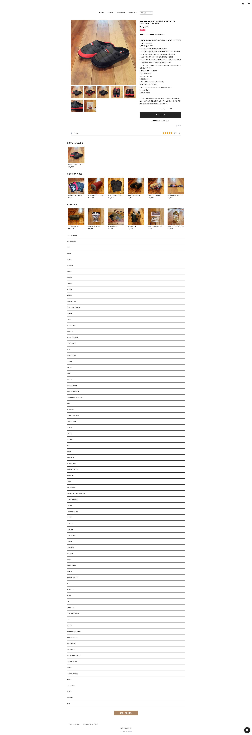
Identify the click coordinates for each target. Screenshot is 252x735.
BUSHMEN (70, 409)
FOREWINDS (71, 463)
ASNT (69, 373)
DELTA (69, 433)
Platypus (70, 553)
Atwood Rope (72, 385)
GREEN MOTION (72, 469)
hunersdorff (71, 487)
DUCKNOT (70, 439)
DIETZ (69, 319)
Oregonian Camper (74, 307)
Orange (69, 361)
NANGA (69, 295)
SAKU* (69, 271)
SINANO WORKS (73, 577)
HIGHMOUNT (71, 301)
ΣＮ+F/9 (70, 265)
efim (68, 445)
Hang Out (70, 475)
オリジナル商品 (72, 241)
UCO (68, 619)
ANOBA (69, 367)
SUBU (69, 349)
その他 (69, 253)
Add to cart (160, 115)
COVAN (69, 427)
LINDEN (69, 505)
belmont (70, 697)
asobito (69, 289)
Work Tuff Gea (72, 637)
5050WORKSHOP (73, 391)
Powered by (124, 731)
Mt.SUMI (70, 529)
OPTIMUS (70, 547)
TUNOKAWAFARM (73, 613)
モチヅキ (69, 679)
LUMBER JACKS (72, 511)
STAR (69, 595)
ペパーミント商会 (72, 673)
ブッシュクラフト (72, 661)
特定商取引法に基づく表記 (90, 724)
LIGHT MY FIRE (72, 499)
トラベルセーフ (71, 643)
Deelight (70, 283)
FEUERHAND (71, 355)
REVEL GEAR (71, 565)
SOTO (69, 691)
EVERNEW (70, 457)
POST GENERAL (72, 337)
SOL (68, 583)
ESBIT (69, 451)
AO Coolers (71, 325)
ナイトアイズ (71, 649)
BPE (68, 403)
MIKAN (69, 517)
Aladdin (69, 379)
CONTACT (133, 13)
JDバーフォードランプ (74, 655)
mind (68, 703)
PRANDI (69, 667)
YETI (68, 247)
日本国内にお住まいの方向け (160, 121)
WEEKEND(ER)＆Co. (74, 631)
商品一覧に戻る (126, 713)
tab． (68, 601)
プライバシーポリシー (74, 724)
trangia (69, 277)
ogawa (69, 313)
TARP (69, 481)
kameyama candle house (76, 493)
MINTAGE (70, 523)
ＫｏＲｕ (69, 259)
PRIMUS (70, 559)
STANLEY (70, 589)
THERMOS (70, 607)
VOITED (70, 625)
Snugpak (70, 331)
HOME (101, 13)
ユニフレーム (71, 685)
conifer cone (71, 421)
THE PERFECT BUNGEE (75, 397)
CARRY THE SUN (73, 415)
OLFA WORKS (72, 535)
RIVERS (69, 571)
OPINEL (69, 541)
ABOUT (110, 13)
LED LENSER (71, 343)
